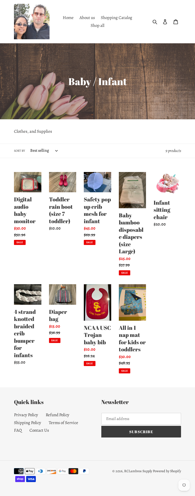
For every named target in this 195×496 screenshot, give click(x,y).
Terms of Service (63, 423)
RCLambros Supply (138, 471)
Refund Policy (57, 415)
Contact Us (39, 430)
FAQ (18, 430)
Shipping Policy (27, 423)
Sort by (19, 151)
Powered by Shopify (167, 471)
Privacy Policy (26, 415)
